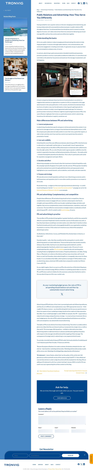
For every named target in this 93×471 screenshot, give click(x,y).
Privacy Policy (51, 469)
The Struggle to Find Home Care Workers (14, 79)
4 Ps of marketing (59, 249)
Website (73, 427)
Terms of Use (58, 469)
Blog (68, 3)
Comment (41, 414)
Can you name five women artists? (62, 188)
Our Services (48, 3)
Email (56, 427)
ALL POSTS (8, 10)
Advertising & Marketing (47, 9)
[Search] (87, 3)
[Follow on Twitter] (81, 4)
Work (63, 3)
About (40, 3)
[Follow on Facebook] (79, 4)
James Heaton (41, 20)
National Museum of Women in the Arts (48, 190)
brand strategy (65, 210)
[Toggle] (84, 455)
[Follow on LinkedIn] (84, 4)
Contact (73, 3)
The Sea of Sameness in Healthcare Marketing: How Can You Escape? (14, 40)
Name (40, 427)
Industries (57, 3)
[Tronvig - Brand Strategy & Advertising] (14, 3)
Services (40, 464)
